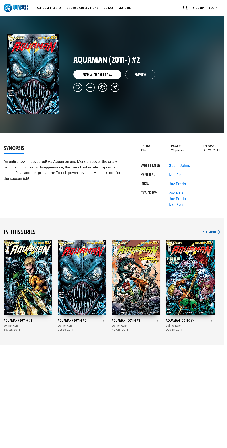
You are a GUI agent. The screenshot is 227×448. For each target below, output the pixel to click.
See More (211, 232)
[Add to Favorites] (77, 87)
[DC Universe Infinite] (16, 7)
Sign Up (198, 8)
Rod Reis (176, 193)
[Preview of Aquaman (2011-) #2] (33, 74)
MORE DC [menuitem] (124, 8)
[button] (185, 7)
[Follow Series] (102, 87)
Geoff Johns (179, 165)
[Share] (115, 87)
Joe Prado (177, 184)
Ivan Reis (176, 174)
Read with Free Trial (97, 75)
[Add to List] (90, 87)
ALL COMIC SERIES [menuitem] (49, 8)
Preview (140, 75)
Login (213, 8)
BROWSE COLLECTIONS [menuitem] (82, 8)
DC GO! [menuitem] (108, 8)
